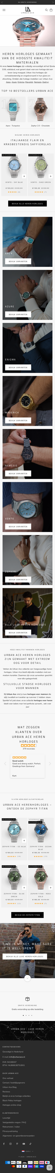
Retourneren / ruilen (11, 1126)
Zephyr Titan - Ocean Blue (41, 848)
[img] (28, 745)
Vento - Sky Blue (14, 182)
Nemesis (37, 82)
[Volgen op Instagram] (10, 1144)
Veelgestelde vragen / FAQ (14, 1122)
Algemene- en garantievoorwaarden (19, 1135)
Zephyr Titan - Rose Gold (41, 895)
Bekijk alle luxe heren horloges (24, 956)
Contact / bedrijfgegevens (14, 1082)
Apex (8, 82)
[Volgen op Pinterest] (17, 1144)
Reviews (6, 1091)
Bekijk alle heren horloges (27, 203)
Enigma (21, 82)
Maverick (29, 82)
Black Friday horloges (12, 1100)
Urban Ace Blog (9, 1087)
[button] (6, 763)
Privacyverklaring (10, 1131)
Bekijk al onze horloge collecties (16, 1096)
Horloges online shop (12, 1105)
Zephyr (45, 82)
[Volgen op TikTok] (30, 1144)
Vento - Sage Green (41, 182)
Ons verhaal (8, 1078)
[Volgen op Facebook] (4, 1144)
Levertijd (6, 1118)
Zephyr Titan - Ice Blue (14, 846)
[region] (27, 1004)
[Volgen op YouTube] (24, 1144)
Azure (14, 82)
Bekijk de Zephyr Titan (27, 915)
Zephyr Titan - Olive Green (14, 895)
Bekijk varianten (18, 261)
